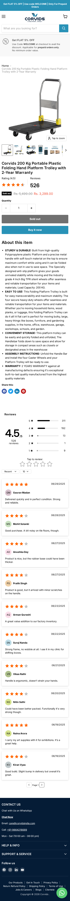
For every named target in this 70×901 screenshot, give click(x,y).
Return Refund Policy (14, 886)
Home (5, 65)
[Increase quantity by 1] (32, 208)
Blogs (38, 889)
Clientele (50, 889)
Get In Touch (33, 882)
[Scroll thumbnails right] (65, 150)
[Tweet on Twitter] (10, 391)
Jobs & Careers (23, 889)
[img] (13, 185)
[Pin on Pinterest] (23, 391)
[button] (47, 421)
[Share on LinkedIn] (17, 391)
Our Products (16, 882)
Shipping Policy (37, 886)
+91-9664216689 (17, 829)
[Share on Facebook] (4, 391)
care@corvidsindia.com (22, 823)
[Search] (63, 28)
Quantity (6, 200)
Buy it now (35, 229)
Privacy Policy (50, 882)
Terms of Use (56, 886)
